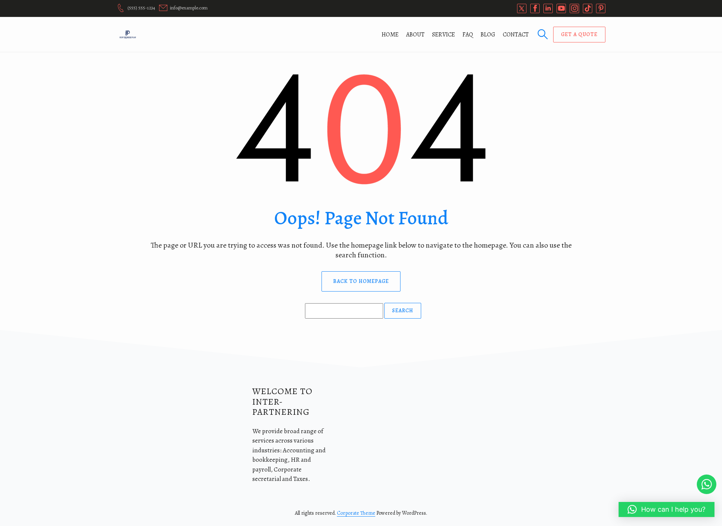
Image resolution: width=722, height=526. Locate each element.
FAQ (468, 34)
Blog (488, 34)
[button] (666, 509)
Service (443, 34)
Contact (516, 34)
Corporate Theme (356, 513)
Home (390, 34)
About (415, 34)
